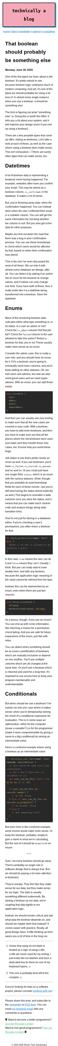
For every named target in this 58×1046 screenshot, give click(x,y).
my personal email (22, 1008)
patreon (36, 31)
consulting (49, 31)
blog (14, 31)
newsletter (24, 31)
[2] (25, 727)
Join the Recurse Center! (19, 1023)
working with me (42, 991)
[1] (32, 151)
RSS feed (30, 1004)
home (6, 31)
